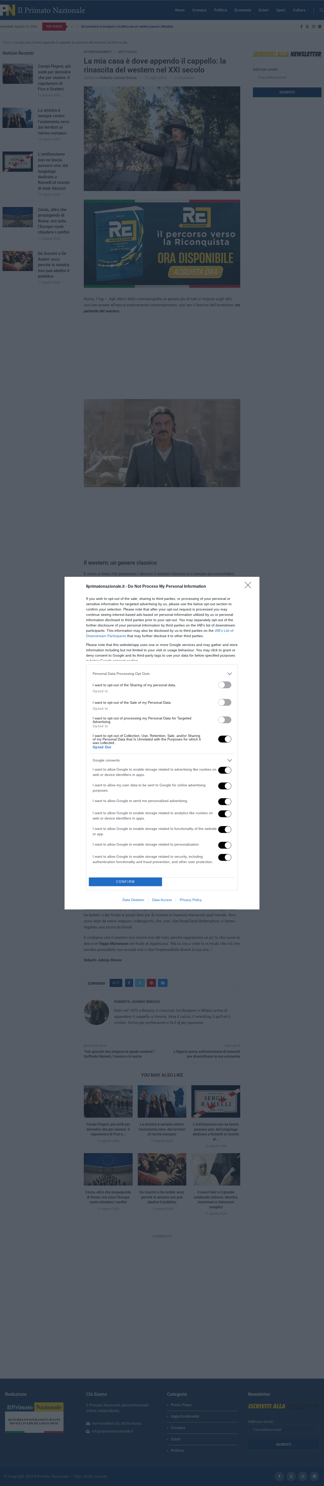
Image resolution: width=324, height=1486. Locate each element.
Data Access (162, 900)
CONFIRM (125, 882)
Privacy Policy (191, 900)
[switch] (224, 684)
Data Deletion (133, 900)
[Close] (249, 587)
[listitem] (162, 673)
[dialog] (162, 743)
